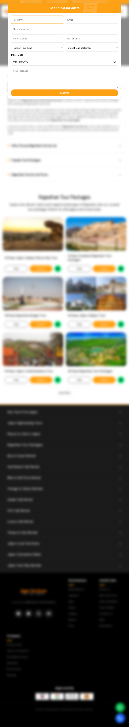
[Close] (117, 5)
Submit (64, 92)
